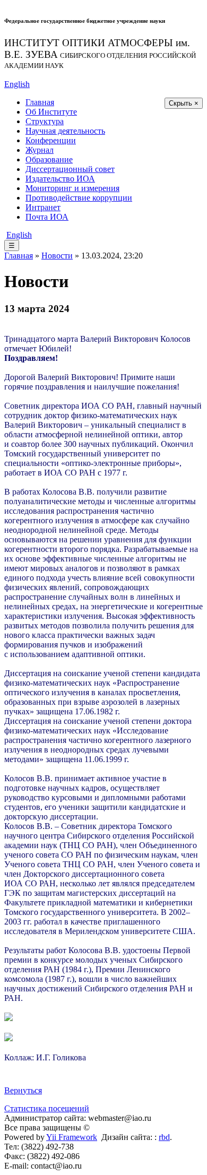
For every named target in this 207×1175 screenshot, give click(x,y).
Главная (39, 102)
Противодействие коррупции (78, 197)
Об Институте (51, 111)
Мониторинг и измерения (72, 188)
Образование (49, 159)
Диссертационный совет (70, 169)
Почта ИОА (46, 216)
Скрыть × (184, 103)
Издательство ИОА (60, 178)
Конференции (50, 140)
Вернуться (23, 1090)
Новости (57, 255)
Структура (44, 121)
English (17, 84)
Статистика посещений (46, 1108)
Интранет (43, 207)
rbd (164, 1137)
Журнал (39, 149)
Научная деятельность (65, 130)
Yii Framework (71, 1137)
